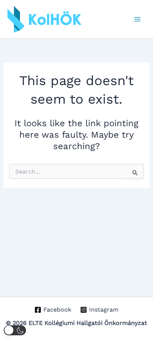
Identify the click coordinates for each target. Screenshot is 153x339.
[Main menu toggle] (137, 19)
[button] (15, 330)
